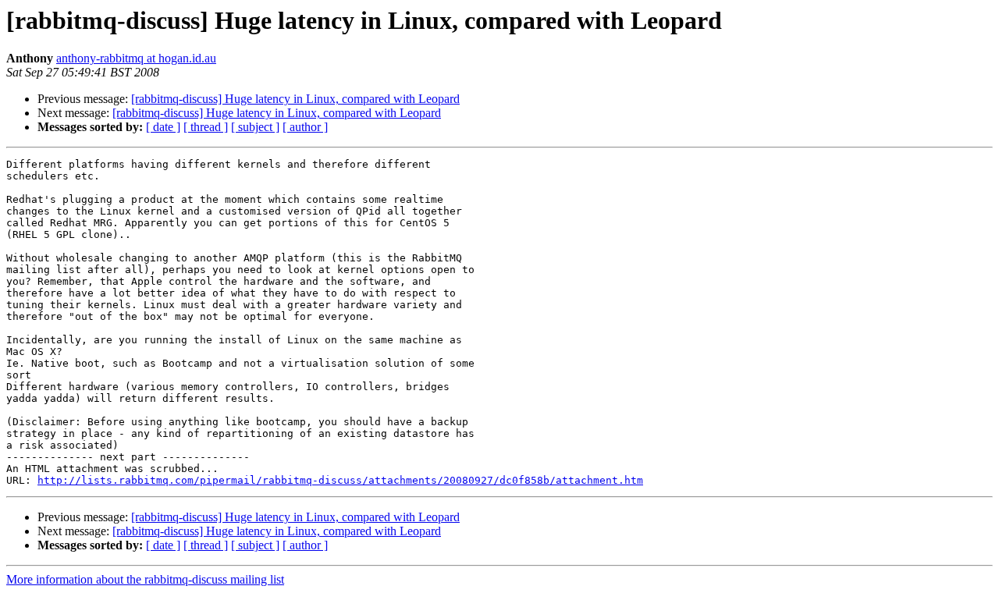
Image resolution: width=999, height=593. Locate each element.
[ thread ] (205, 126)
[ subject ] (255, 126)
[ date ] (163, 126)
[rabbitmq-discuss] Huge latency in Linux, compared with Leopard (295, 98)
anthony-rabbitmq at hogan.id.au (136, 58)
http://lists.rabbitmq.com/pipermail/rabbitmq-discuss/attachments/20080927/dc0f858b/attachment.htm (340, 480)
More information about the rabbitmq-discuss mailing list (145, 579)
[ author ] (305, 126)
